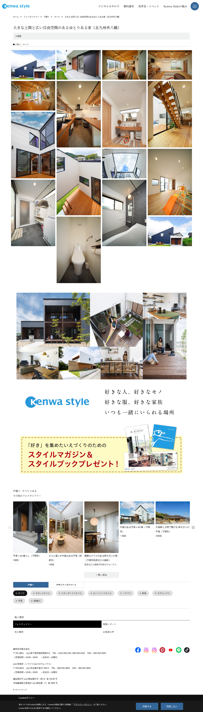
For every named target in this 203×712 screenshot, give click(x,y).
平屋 (20, 601)
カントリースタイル (102, 593)
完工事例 (19, 632)
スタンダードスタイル (71, 593)
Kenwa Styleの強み (175, 6)
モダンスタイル (42, 593)
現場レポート (109, 624)
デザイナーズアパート (66, 584)
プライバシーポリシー (83, 704)
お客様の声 (108, 632)
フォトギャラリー (23, 624)
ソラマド (127, 593)
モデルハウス (163, 593)
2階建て (37, 601)
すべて (21, 593)
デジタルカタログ (108, 6)
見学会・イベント (148, 6)
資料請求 (128, 6)
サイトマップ (21, 690)
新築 (144, 593)
